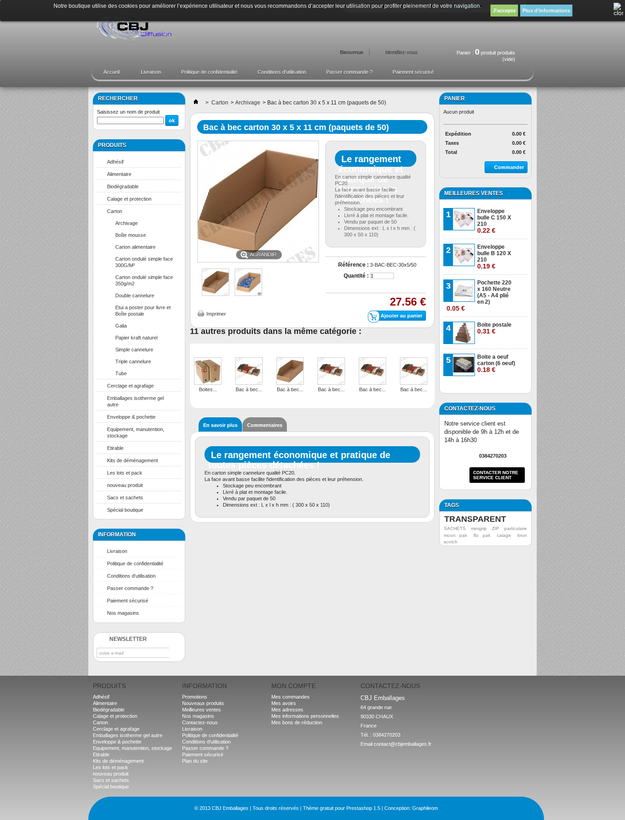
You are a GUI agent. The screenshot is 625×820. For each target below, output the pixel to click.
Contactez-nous (200, 722)
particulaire (515, 528)
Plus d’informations (546, 10)
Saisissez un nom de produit (128, 112)
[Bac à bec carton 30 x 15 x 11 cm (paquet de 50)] (215, 294)
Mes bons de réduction (296, 722)
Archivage (126, 223)
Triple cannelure (133, 361)
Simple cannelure (134, 349)
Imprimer (216, 314)
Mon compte (293, 685)
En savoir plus (220, 425)
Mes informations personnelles (305, 716)
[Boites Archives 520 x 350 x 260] (207, 371)
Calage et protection (129, 199)
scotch (451, 541)
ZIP (495, 528)
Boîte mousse (130, 235)
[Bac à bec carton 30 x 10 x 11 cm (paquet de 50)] (290, 371)
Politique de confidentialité (209, 72)
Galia (121, 325)
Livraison (151, 72)
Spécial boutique (125, 510)
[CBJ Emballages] (138, 29)
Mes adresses (287, 709)
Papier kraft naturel (136, 337)
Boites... (208, 389)
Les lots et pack (124, 473)
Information (117, 534)
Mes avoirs (283, 703)
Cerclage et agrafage (130, 385)
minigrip (479, 528)
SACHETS (455, 528)
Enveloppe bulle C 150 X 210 (494, 221)
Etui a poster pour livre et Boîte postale (143, 311)
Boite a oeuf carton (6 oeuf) (496, 363)
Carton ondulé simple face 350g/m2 (144, 280)
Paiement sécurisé (413, 72)
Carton (114, 211)
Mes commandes (290, 697)
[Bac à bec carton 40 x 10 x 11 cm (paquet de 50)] (413, 371)
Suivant (431, 364)
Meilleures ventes (473, 193)
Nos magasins (123, 613)
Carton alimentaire (135, 247)
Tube (121, 373)
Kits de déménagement (132, 460)
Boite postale (494, 328)
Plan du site (195, 761)
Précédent (192, 364)
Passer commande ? (349, 72)
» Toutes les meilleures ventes (491, 386)
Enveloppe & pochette (131, 417)
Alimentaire (119, 174)
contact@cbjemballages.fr (402, 744)
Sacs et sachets (125, 497)
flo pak (482, 535)
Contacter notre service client (495, 475)
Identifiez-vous (401, 52)
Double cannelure (134, 295)
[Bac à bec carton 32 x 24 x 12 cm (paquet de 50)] (372, 371)
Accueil (106, 74)
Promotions (194, 697)
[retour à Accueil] (196, 102)
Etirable (115, 448)
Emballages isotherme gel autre (135, 401)
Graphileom (425, 808)
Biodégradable (123, 186)
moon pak (455, 535)
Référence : (353, 265)
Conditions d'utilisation (282, 72)
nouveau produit (125, 485)
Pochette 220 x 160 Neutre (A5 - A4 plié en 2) (479, 295)
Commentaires (264, 425)
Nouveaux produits (203, 703)
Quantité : (356, 276)
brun (522, 535)
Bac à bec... (249, 389)
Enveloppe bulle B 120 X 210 (494, 257)
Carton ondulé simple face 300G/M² (144, 262)
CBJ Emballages (230, 808)
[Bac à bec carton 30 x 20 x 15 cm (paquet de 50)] (331, 371)
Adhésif (115, 161)
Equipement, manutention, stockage (135, 432)
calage (504, 535)
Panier (454, 98)
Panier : (486, 51)
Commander (509, 167)
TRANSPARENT (475, 519)
